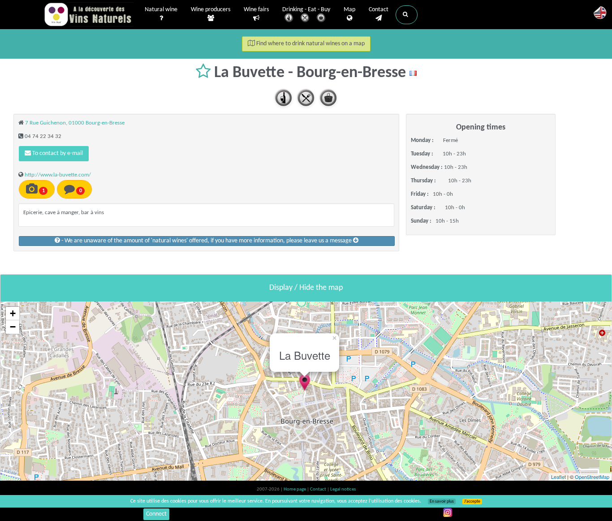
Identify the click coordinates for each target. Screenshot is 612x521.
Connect (156, 514)
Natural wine (161, 9)
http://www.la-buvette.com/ (58, 175)
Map (349, 9)
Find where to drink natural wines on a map (310, 43)
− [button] (13, 326)
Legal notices (343, 489)
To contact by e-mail (57, 153)
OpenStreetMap (592, 476)
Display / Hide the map (306, 288)
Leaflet (558, 476)
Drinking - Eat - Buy (306, 9)
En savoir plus (442, 501)
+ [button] (13, 313)
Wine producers (210, 9)
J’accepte (472, 501)
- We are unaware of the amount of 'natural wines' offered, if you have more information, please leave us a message (206, 240)
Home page (295, 489)
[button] (407, 14)
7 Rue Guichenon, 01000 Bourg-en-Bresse (75, 123)
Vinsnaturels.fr (89, 14)
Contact (378, 9)
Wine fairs (256, 9)
